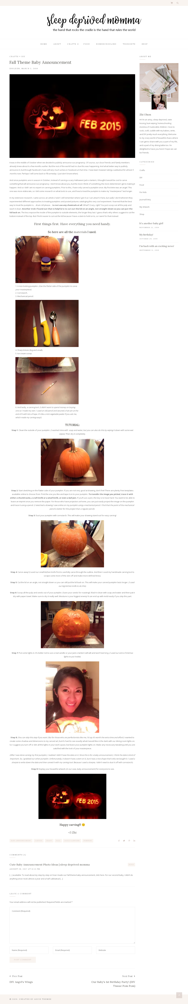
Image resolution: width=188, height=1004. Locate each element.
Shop (145, 44)
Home (43, 44)
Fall (58, 840)
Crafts (71, 44)
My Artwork (145, 207)
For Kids (143, 192)
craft (49, 840)
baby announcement (21, 840)
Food (86, 44)
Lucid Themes (42, 999)
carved (38, 840)
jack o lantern (72, 840)
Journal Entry (145, 199)
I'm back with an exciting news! (156, 246)
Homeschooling (106, 44)
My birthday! (146, 234)
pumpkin (88, 840)
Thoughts (129, 44)
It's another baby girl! (151, 223)
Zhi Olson (145, 114)
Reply (131, 864)
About (57, 44)
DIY (23, 56)
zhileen (15, 68)
